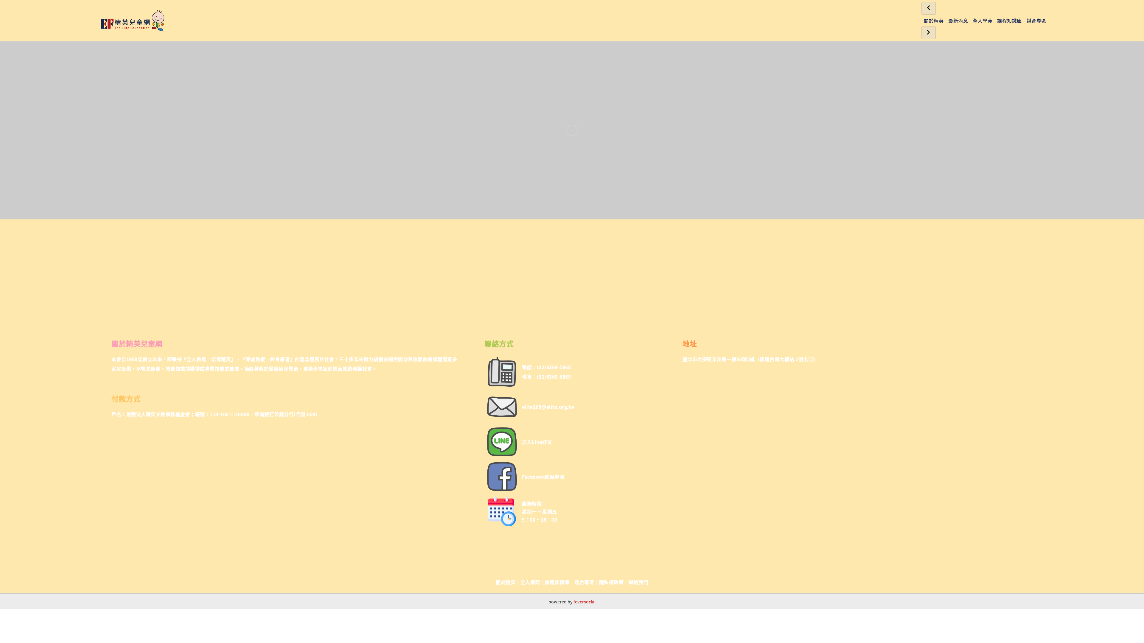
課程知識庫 (1009, 20)
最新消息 (958, 20)
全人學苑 (982, 20)
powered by (572, 602)
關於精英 (934, 20)
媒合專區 (1036, 20)
